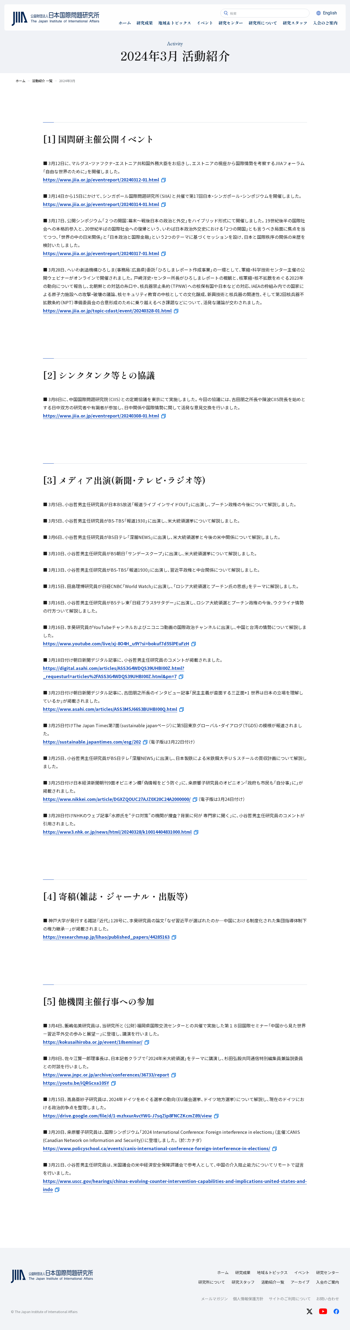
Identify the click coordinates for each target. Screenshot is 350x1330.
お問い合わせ (327, 1298)
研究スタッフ (243, 1282)
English (330, 13)
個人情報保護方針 (248, 1298)
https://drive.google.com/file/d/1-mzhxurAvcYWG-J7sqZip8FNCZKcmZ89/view (127, 1115)
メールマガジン (214, 1298)
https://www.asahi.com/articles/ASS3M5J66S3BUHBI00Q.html (110, 709)
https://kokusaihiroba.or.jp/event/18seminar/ (92, 1042)
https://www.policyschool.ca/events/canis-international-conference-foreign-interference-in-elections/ (156, 1148)
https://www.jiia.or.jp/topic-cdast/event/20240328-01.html (107, 310)
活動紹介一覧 (272, 1282)
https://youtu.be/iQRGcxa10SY (76, 1082)
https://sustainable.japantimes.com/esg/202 (92, 741)
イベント (302, 1272)
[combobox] (265, 13)
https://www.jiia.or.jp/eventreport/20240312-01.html (101, 179)
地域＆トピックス (272, 1272)
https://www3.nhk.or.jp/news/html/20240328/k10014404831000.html (117, 831)
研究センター (327, 1272)
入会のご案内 (327, 1282)
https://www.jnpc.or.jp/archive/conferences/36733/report (106, 1074)
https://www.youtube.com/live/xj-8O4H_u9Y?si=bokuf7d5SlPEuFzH (116, 643)
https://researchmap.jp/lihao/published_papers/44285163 (106, 937)
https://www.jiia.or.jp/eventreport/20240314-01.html (101, 204)
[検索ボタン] (226, 13)
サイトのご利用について (290, 1298)
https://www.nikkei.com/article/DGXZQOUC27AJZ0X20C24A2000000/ (117, 799)
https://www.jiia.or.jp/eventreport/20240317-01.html (101, 253)
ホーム (223, 1272)
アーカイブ (300, 1282)
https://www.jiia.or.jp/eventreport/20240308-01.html (101, 415)
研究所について (211, 1282)
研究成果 (242, 1272)
